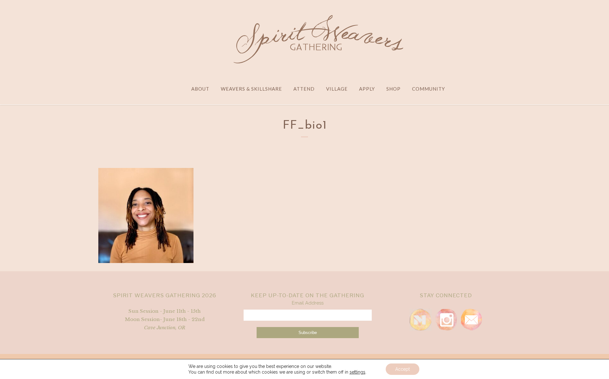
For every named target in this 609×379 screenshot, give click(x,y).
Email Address (308, 303)
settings (357, 372)
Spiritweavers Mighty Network (420, 320)
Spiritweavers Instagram (446, 320)
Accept (402, 369)
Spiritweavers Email (471, 320)
